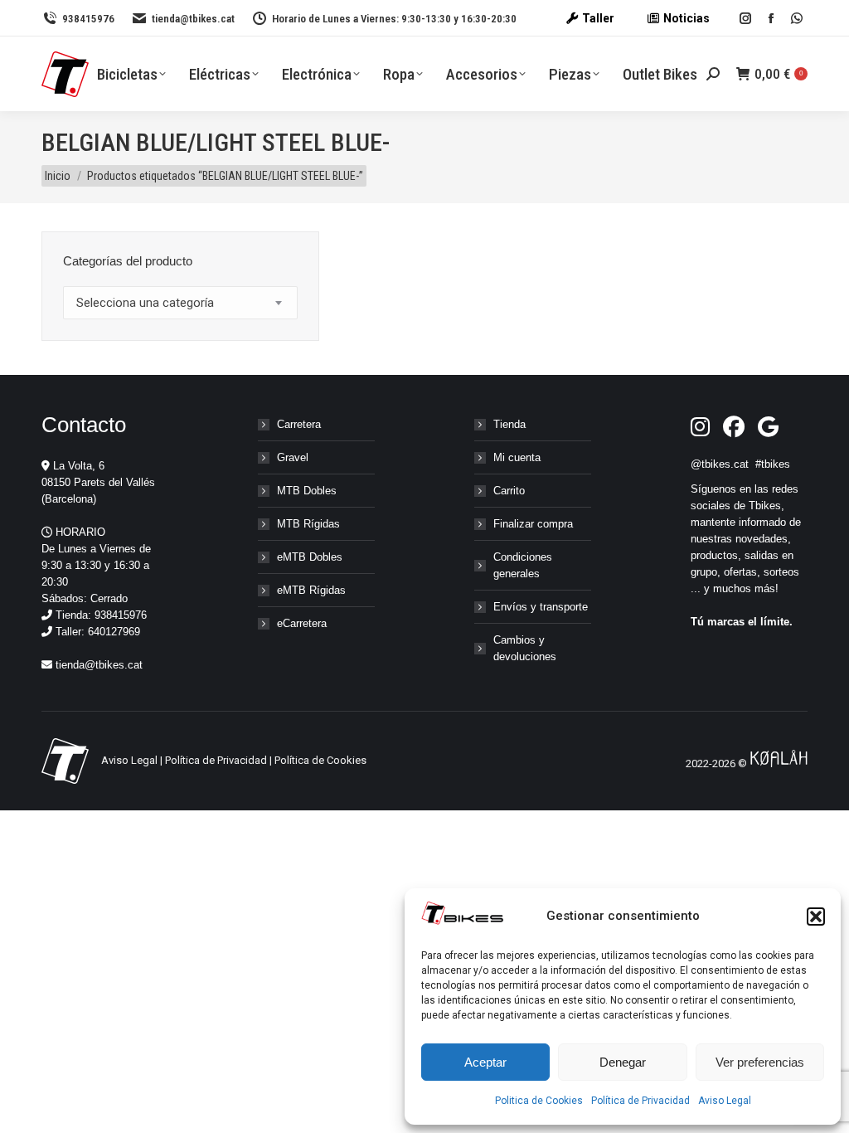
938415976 (88, 18)
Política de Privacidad (640, 1100)
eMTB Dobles (309, 557)
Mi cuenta (517, 457)
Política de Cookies (320, 760)
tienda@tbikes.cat (193, 18)
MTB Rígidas (308, 524)
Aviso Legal (724, 1100)
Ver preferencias (760, 1062)
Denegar (622, 1062)
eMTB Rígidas (311, 590)
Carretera (299, 424)
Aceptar (485, 1062)
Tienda (509, 424)
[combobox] (180, 302)
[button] (816, 916)
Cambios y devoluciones (524, 648)
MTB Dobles (307, 490)
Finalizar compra (533, 524)
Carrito (509, 490)
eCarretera (302, 623)
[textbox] (145, 303)
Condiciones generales (522, 565)
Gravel (292, 457)
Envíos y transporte (540, 607)
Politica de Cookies (539, 1100)
